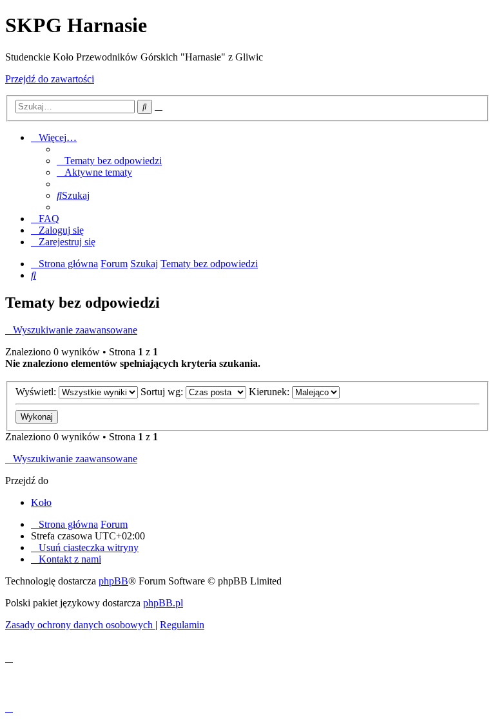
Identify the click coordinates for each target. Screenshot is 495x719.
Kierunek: (270, 391)
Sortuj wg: (163, 391)
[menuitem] (109, 160)
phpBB (113, 580)
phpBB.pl (163, 602)
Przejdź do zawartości (49, 78)
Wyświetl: (37, 391)
